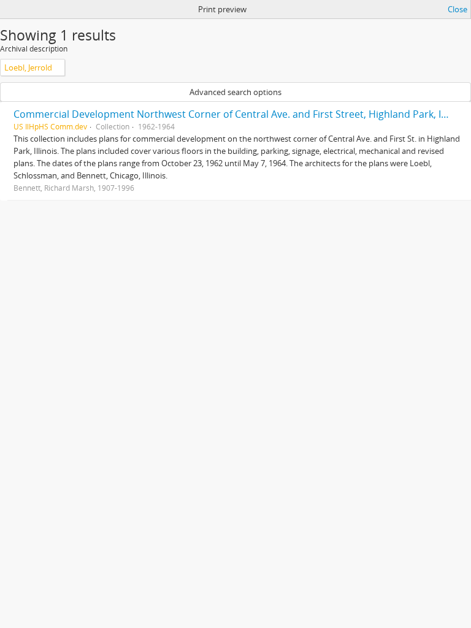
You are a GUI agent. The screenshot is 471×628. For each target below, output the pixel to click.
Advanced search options (235, 92)
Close (457, 9)
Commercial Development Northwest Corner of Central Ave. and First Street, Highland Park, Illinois (240, 114)
